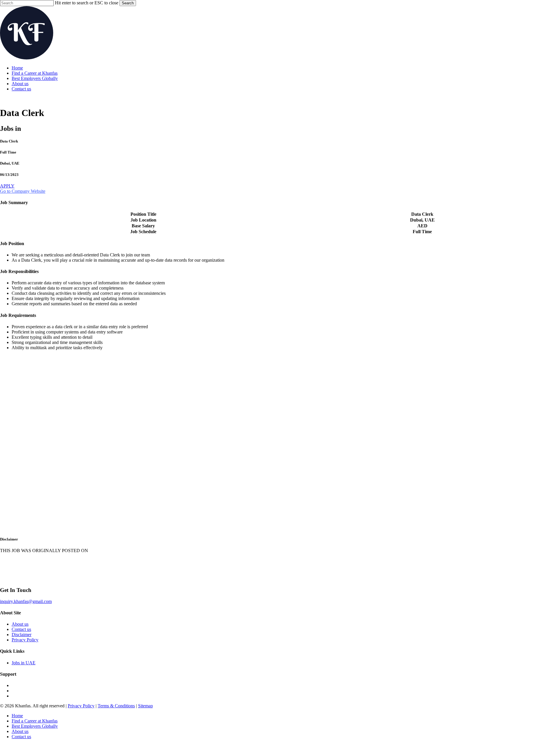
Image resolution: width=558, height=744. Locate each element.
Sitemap (145, 705)
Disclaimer (21, 634)
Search (128, 3)
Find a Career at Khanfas (35, 720)
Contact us (21, 629)
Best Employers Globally (35, 726)
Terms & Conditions (116, 705)
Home (17, 715)
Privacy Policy (25, 639)
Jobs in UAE (23, 662)
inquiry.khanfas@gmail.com (26, 601)
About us (20, 624)
